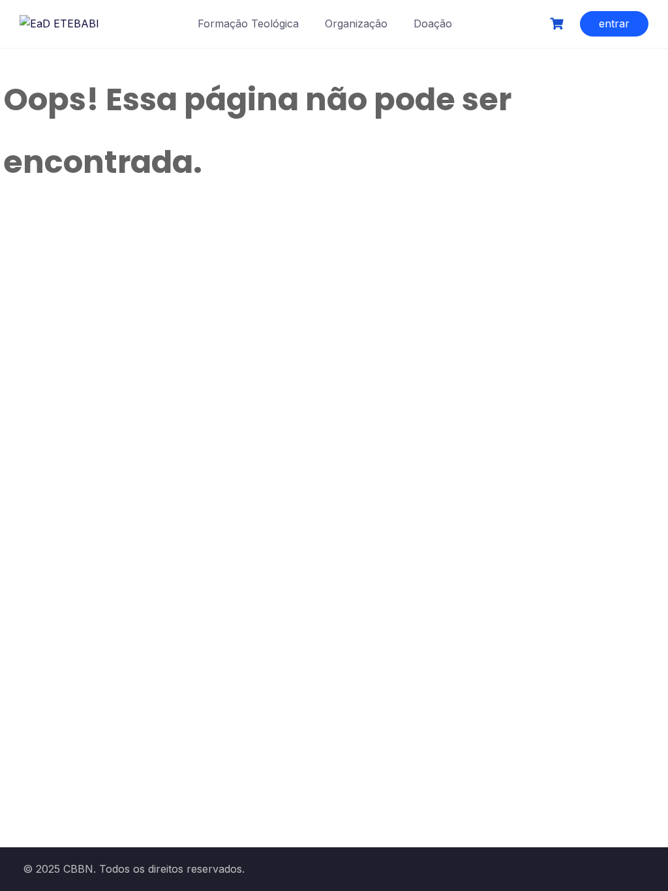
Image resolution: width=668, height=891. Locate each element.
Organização (356, 23)
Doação (433, 23)
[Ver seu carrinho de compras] (558, 24)
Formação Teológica (248, 23)
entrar (614, 23)
